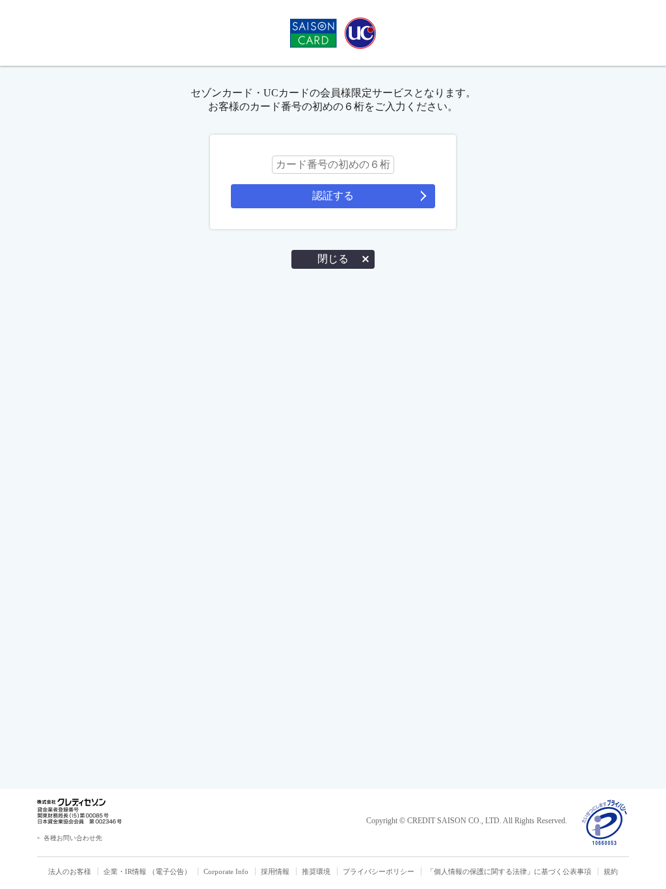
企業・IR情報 (124, 871)
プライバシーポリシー (378, 871)
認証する (333, 195)
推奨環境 (316, 871)
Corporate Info (226, 871)
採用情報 (275, 871)
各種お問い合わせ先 (73, 837)
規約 (611, 871)
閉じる (333, 258)
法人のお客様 (69, 871)
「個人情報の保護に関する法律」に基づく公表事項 (509, 871)
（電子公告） (169, 871)
